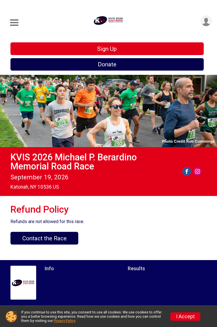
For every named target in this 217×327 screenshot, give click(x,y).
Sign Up (107, 48)
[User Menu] (206, 21)
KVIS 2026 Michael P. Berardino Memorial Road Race (73, 162)
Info (49, 268)
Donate (107, 64)
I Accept (185, 316)
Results (136, 268)
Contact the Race (44, 238)
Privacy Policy (64, 321)
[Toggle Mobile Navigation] (14, 23)
